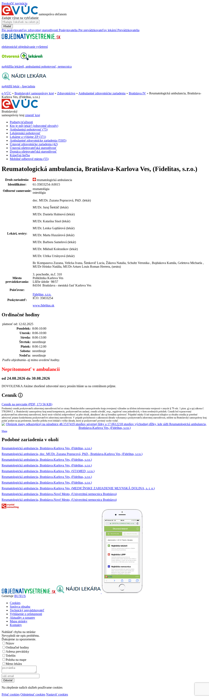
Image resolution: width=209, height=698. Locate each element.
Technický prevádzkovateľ (27, 610)
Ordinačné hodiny (17, 647)
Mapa (4, 431)
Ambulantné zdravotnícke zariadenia (102, 93)
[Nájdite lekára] (79, 592)
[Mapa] (104, 426)
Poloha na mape (16, 659)
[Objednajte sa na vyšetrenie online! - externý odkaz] (29, 592)
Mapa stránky (18, 621)
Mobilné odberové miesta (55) (29, 159)
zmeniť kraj (32, 115)
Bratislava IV (137, 93)
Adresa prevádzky (17, 651)
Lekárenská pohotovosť (25, 133)
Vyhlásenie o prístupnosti (26, 614)
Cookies (15, 603)
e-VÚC (6, 93)
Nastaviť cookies (57, 694)
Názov (10, 643)
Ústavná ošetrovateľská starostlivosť (33, 148)
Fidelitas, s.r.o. (42, 294)
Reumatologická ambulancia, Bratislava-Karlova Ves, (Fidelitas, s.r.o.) (47, 448)
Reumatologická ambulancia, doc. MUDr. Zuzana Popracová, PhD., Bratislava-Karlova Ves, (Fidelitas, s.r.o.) (72, 454)
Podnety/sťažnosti (21, 122)
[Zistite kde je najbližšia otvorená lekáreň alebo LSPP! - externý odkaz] (122, 592)
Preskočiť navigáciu (14, 3)
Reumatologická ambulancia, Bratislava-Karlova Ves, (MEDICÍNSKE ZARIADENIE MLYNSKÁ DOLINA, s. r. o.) (78, 488)
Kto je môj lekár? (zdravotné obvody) (34, 126)
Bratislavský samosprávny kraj (34, 93)
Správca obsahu (20, 606)
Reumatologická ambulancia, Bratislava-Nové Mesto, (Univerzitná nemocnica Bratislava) (59, 494)
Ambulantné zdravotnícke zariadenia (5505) (38, 140)
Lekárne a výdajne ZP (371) (28, 137)
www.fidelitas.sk (43, 305)
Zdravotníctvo (66, 93)
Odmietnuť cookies (32, 694)
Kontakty (16, 625)
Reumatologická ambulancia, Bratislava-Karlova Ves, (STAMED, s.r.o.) (48, 471)
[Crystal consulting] (10, 507)
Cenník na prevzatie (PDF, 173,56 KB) (27, 404)
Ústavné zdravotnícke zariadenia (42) (34, 144)
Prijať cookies (11, 694)
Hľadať (7, 26)
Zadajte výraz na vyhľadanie (20, 18)
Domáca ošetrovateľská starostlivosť (33, 151)
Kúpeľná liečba (20, 155)
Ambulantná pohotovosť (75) (29, 129)
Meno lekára (14, 664)
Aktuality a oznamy (22, 617)
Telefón (11, 655)
